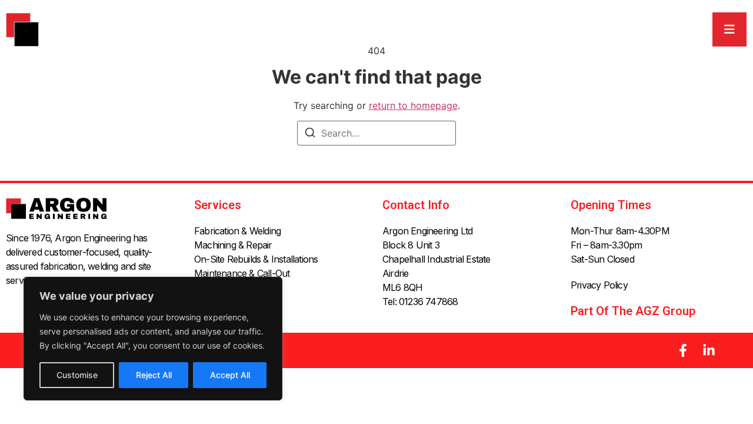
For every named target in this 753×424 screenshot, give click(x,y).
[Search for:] (376, 133)
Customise (77, 375)
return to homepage (413, 105)
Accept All (230, 375)
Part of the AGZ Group (633, 311)
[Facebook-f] (683, 350)
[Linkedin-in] (708, 350)
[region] (153, 338)
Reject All (154, 375)
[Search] (310, 134)
